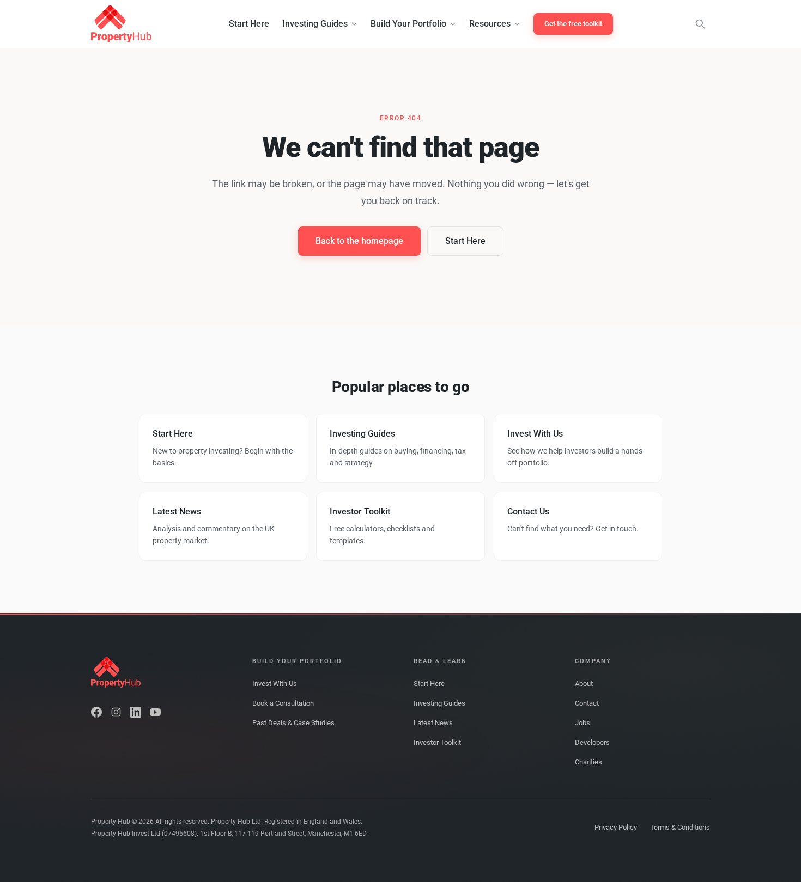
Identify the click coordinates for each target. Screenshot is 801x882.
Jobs (582, 723)
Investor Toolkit (437, 742)
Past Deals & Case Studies (293, 723)
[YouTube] (155, 712)
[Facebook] (96, 712)
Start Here (249, 24)
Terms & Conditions (680, 827)
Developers (592, 742)
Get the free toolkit (573, 24)
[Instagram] (116, 712)
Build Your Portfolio (408, 24)
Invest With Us (274, 683)
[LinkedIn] (135, 712)
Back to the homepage (359, 241)
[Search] (700, 24)
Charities (588, 762)
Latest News (433, 723)
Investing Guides (315, 24)
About (584, 683)
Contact (587, 703)
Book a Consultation (283, 703)
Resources (490, 24)
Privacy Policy (615, 827)
